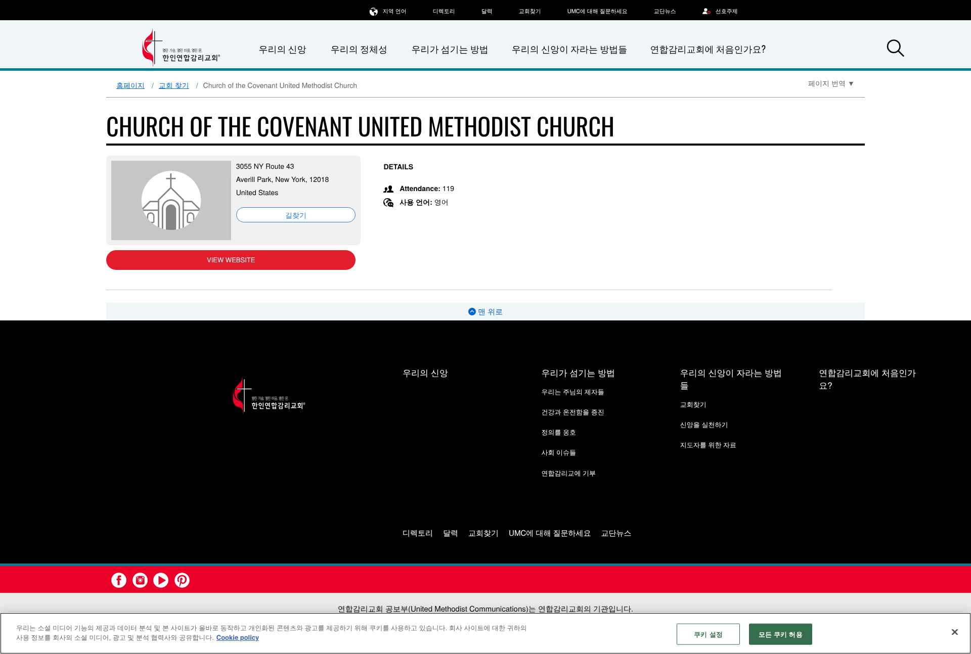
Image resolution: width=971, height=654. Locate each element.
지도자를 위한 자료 (708, 444)
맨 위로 (489, 311)
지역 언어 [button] (395, 11)
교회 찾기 (174, 85)
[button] (895, 49)
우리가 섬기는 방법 (449, 49)
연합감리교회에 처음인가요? (708, 49)
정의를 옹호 (558, 432)
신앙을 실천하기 (704, 424)
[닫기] (955, 632)
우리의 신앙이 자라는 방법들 (569, 49)
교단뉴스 (665, 11)
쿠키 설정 (708, 634)
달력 (487, 11)
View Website (231, 259)
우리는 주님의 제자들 (572, 391)
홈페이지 (130, 85)
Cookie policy (237, 637)
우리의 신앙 (425, 372)
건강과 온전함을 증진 (572, 411)
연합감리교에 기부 (568, 473)
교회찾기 (530, 11)
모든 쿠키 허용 (781, 634)
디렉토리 (444, 11)
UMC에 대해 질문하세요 (597, 11)
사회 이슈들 (558, 452)
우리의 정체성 (359, 49)
